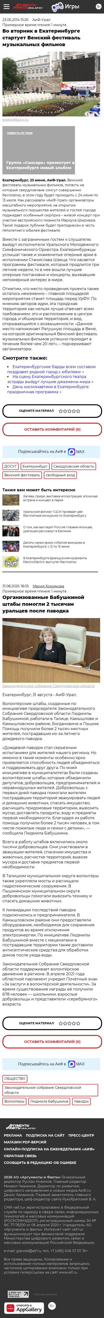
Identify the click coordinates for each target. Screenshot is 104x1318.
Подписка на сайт (45, 1135)
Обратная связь (20, 1156)
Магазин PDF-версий (25, 1142)
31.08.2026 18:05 (15, 586)
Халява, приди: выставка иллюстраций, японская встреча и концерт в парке (60, 498)
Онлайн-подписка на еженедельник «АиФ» (49, 1149)
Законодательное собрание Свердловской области (48, 686)
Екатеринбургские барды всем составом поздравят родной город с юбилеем (51, 369)
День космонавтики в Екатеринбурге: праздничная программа (48, 389)
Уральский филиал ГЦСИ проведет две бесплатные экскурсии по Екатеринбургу (54, 513)
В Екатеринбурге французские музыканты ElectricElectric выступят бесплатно (55, 560)
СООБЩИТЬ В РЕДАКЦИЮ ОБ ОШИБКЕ (40, 1163)
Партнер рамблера (45, 1294)
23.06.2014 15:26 (15, 20)
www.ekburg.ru (15, 119)
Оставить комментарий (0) (52, 429)
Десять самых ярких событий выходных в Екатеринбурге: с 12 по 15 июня (54, 544)
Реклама (13, 1135)
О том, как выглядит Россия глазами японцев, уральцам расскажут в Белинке (58, 529)
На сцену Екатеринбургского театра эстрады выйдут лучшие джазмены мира (48, 379)
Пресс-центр (81, 1135)
